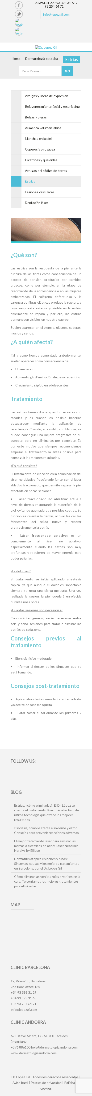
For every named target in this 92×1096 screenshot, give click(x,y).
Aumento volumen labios (43, 128)
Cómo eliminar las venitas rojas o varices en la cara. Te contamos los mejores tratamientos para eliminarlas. (47, 881)
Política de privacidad (46, 1083)
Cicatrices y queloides (41, 160)
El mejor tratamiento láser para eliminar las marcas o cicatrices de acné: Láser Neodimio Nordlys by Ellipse (46, 845)
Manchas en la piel (38, 138)
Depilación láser (36, 203)
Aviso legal (20, 1083)
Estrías (30, 181)
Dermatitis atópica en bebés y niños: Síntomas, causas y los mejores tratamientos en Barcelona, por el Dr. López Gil (46, 863)
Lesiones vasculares (39, 192)
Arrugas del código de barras (46, 171)
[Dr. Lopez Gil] (46, 47)
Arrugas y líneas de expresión (46, 96)
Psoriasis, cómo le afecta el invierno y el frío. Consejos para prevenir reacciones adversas (46, 830)
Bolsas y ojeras (36, 117)
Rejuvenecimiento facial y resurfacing (52, 106)
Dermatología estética (41, 58)
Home (16, 58)
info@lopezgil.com (56, 14)
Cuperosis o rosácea (40, 149)
